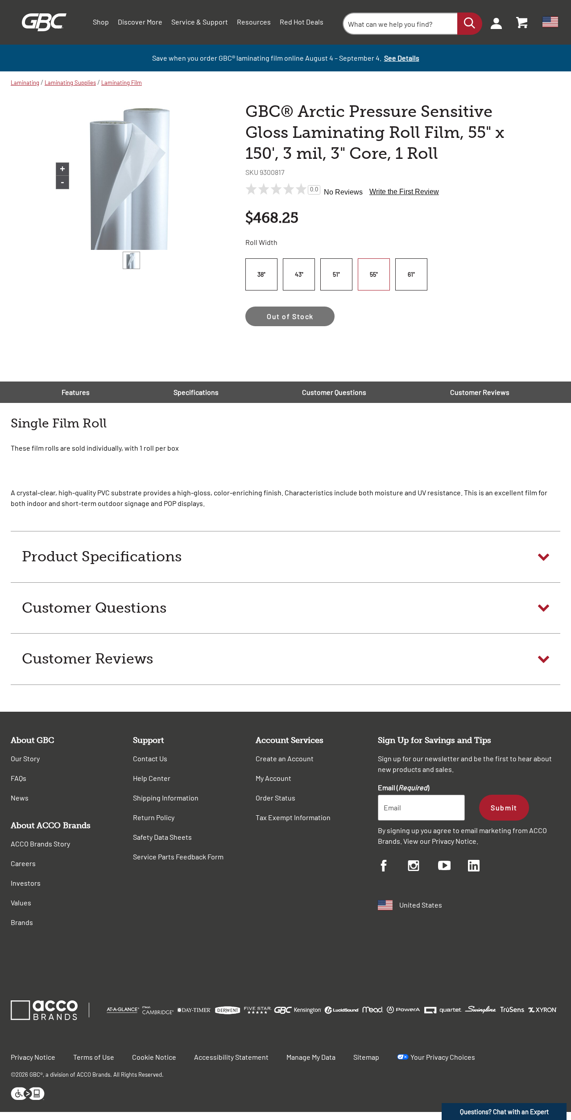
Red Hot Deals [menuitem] (301, 21)
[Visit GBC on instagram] (423, 867)
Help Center (151, 778)
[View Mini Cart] (522, 22)
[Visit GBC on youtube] (453, 867)
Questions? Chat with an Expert (504, 1112)
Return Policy (153, 817)
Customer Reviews (479, 392)
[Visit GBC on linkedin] (483, 867)
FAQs (18, 778)
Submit (504, 807)
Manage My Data (310, 1057)
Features (76, 392)
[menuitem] (493, 22)
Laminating (25, 82)
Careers (23, 863)
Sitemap (366, 1057)
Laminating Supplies (70, 82)
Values (21, 902)
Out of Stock (290, 316)
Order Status (275, 797)
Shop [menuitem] (101, 21)
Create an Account (285, 758)
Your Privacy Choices (442, 1057)
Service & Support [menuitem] (199, 21)
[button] (285, 556)
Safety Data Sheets (162, 837)
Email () (403, 787)
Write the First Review (404, 191)
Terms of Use (93, 1057)
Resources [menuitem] (254, 21)
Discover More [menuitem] (140, 21)
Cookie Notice (154, 1057)
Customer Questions (334, 392)
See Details (401, 58)
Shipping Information (166, 797)
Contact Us (150, 758)
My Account (273, 778)
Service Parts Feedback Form (178, 856)
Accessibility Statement (231, 1057)
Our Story (25, 758)
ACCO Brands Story (40, 843)
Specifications (196, 392)
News (20, 797)
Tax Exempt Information (293, 817)
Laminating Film (121, 82)
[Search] (469, 23)
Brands (22, 922)
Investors (26, 883)
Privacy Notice (454, 841)
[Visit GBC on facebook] (393, 867)
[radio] (263, 274)
